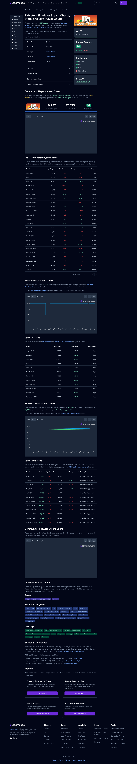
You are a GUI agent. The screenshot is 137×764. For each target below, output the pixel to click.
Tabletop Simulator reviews (70, 413)
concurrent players (31, 27)
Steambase (13, 729)
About (74, 760)
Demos (46, 736)
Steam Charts (49, 743)
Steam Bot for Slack (118, 736)
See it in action (78, 693)
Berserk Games (51, 52)
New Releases (66, 740)
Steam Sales (55, 3)
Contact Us (81, 760)
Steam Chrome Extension (68, 3)
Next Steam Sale (117, 740)
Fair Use (67, 760)
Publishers (81, 743)
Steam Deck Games (68, 747)
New (39, 3)
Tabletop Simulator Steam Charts (60, 10)
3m (33, 116)
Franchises (81, 747)
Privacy (54, 760)
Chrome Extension (117, 729)
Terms (61, 760)
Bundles (47, 740)
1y (37, 116)
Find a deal (41, 693)
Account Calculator (118, 743)
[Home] (25, 10)
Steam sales (46, 342)
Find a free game (79, 713)
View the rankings (41, 713)
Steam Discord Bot (118, 732)
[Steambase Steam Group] (14, 738)
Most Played (31, 3)
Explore (123, 3)
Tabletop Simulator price (39, 290)
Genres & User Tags (34, 79)
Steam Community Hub (74, 661)
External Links (32, 74)
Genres (80, 729)
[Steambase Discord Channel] (11, 738)
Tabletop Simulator (41, 10)
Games (31, 10)
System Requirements (35, 84)
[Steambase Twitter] (17, 738)
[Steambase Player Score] (91, 42)
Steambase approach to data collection (71, 651)
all (42, 116)
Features (30, 68)
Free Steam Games (101, 738)
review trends (44, 27)
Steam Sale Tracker (101, 729)
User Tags (81, 736)
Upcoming (46, 3)
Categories (81, 732)
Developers (82, 740)
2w (28, 116)
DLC (45, 732)
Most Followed (66, 736)
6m (33, 296)
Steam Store (77, 659)
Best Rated (64, 729)
